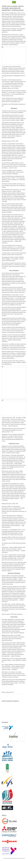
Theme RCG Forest (21, 858)
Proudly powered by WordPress (9, 858)
